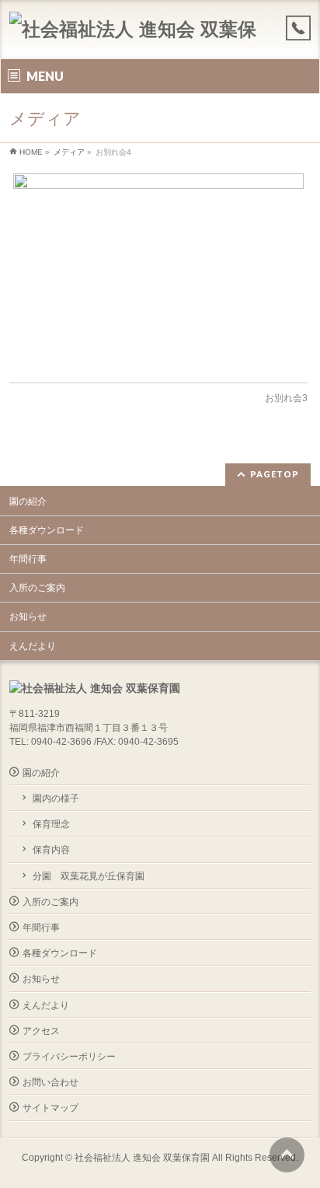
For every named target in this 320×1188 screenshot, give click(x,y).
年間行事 (28, 559)
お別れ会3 (286, 398)
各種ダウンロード (46, 530)
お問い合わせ (50, 1082)
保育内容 (51, 849)
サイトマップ (50, 1107)
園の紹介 (28, 501)
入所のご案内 (37, 587)
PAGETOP (274, 474)
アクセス (41, 1031)
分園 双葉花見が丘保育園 (88, 876)
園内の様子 (56, 798)
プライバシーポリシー (69, 1056)
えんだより (32, 646)
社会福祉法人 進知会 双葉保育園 (142, 1157)
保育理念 (51, 824)
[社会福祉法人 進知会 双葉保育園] (140, 33)
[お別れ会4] (158, 270)
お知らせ (28, 616)
